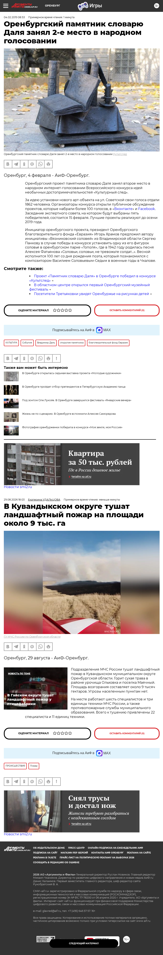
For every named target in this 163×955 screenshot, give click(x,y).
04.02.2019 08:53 (14, 17)
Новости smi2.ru (18, 487)
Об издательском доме (49, 848)
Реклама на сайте (139, 852)
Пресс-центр (76, 848)
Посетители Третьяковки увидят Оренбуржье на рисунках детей (91, 294)
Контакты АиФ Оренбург (107, 852)
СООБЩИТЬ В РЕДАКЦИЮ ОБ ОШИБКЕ (56, 862)
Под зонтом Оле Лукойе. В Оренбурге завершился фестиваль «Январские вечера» (76, 400)
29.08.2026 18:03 (14, 499)
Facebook (146, 209)
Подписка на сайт (45, 852)
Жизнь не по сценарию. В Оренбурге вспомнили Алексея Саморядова (69, 413)
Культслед (120, 154)
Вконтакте (123, 209)
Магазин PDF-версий (74, 852)
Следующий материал (84, 943)
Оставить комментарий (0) (127, 310)
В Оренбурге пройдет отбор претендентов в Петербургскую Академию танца (73, 386)
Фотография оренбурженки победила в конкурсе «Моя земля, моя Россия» (72, 427)
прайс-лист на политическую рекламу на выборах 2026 (97, 857)
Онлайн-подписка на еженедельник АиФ (115, 848)
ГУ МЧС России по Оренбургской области (32, 636)
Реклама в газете (44, 857)
